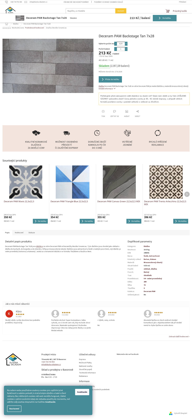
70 (145, 285)
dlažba (154, 269)
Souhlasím (82, 392)
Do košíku (166, 18)
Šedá (146, 256)
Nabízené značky (85, 366)
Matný (146, 272)
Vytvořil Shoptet (180, 413)
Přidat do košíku (112, 79)
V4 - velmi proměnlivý (153, 278)
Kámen (153, 259)
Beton (146, 259)
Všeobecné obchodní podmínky (76, 2)
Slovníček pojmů (85, 369)
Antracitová (154, 256)
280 (145, 281)
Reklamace (83, 376)
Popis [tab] (7, 232)
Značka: (56, 28)
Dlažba (101, 86)
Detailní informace (106, 88)
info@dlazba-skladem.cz (51, 364)
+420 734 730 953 (48, 362)
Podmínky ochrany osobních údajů (108, 2)
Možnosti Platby (85, 363)
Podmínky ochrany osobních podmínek (94, 389)
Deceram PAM (149, 291)
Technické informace (87, 373)
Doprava (82, 359)
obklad (147, 269)
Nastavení (14, 408)
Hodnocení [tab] (19, 232)
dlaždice (39, 246)
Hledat (120, 11)
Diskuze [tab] (32, 232)
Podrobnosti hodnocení (34, 28)
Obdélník (148, 275)
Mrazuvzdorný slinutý (153, 262)
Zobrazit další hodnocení (178, 336)
